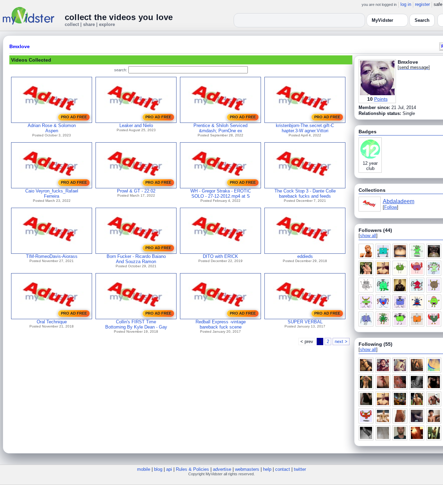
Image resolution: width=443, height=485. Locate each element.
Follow (390, 207)
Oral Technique (52, 321)
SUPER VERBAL (305, 321)
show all (368, 235)
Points (381, 99)
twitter (300, 469)
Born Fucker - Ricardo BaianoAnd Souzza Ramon (136, 259)
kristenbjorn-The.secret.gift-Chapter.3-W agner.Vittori (305, 128)
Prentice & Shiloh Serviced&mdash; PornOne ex (220, 128)
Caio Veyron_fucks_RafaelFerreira (51, 193)
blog (158, 469)
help (267, 469)
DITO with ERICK (220, 256)
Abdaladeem (398, 201)
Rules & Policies (192, 469)
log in (405, 4)
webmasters (247, 469)
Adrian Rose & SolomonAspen (52, 128)
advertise (222, 469)
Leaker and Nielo (136, 125)
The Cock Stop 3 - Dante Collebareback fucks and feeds (305, 193)
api (169, 469)
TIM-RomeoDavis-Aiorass (52, 256)
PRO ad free (74, 117)
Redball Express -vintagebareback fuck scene (221, 324)
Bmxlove (19, 46)
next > (341, 341)
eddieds (305, 256)
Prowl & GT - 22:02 (136, 191)
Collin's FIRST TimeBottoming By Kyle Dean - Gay (136, 324)
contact (282, 469)
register (422, 4)
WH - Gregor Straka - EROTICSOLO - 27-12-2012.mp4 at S (220, 193)
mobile (143, 469)
